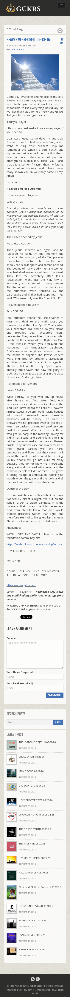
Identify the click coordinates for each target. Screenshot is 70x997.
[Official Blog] (33, 979)
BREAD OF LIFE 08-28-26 (31, 756)
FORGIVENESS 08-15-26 (31, 949)
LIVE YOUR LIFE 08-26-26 (32, 785)
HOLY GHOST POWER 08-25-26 (35, 800)
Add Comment (17, 49)
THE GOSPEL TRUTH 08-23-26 (35, 829)
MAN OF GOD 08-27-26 (31, 771)
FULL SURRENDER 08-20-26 (33, 872)
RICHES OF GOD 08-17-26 (32, 920)
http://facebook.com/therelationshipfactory (34, 544)
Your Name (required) (20, 672)
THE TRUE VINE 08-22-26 (32, 843)
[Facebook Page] (38, 979)
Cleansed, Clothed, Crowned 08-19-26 (40, 887)
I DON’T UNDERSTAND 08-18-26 (36, 906)
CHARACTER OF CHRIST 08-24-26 (36, 814)
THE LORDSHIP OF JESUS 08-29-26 (37, 742)
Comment (13, 638)
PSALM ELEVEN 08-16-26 (32, 935)
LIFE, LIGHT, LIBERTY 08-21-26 (34, 858)
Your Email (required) (20, 683)
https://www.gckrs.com (21, 585)
